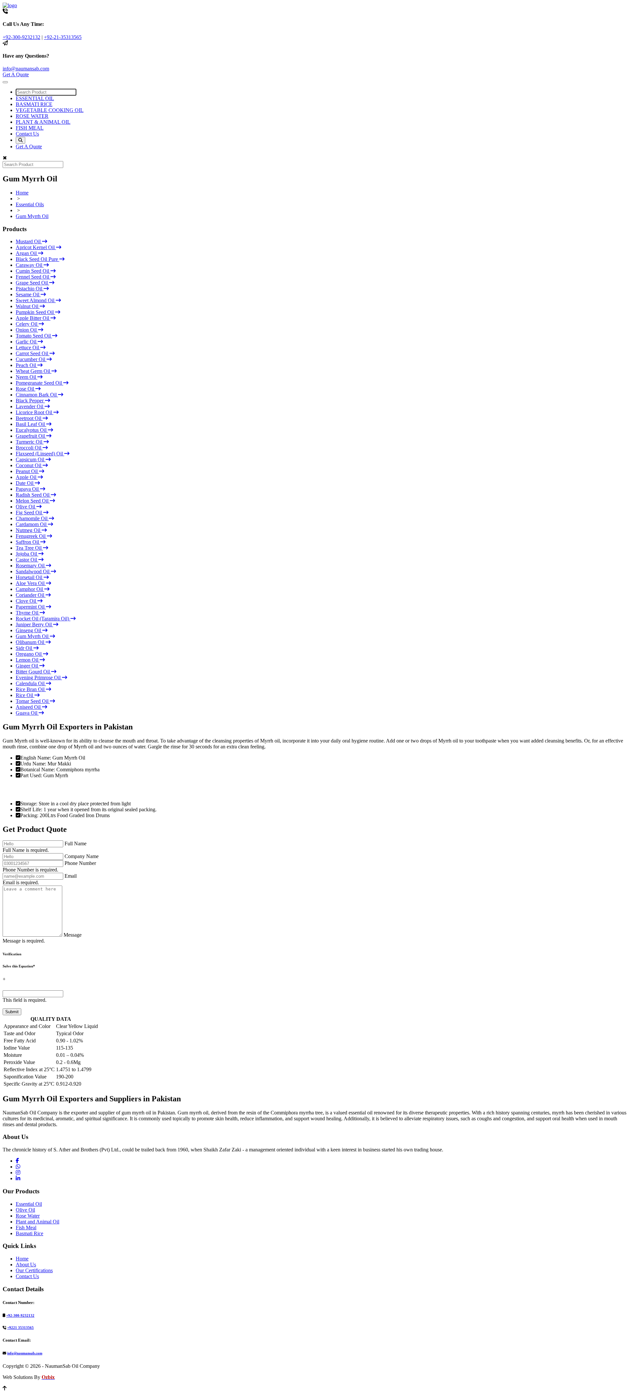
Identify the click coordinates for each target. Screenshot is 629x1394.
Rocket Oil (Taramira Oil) (43, 618)
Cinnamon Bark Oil (37, 394)
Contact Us (27, 134)
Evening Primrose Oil (39, 677)
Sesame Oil (28, 294)
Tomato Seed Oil (34, 336)
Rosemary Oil (31, 565)
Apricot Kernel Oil (36, 247)
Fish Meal (26, 1227)
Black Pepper (30, 400)
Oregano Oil (29, 654)
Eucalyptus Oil (32, 430)
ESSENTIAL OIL (35, 98)
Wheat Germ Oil (33, 371)
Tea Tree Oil (29, 548)
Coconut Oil (29, 465)
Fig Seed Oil (29, 512)
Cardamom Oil (32, 524)
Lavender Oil (30, 406)
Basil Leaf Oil (31, 424)
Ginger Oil (27, 666)
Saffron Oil (28, 542)
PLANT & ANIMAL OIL (43, 122)
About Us (26, 1264)
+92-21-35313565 (63, 37)
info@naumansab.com (26, 68)
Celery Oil (27, 324)
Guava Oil (27, 713)
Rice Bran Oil (31, 689)
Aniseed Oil (29, 707)
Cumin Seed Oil (33, 271)
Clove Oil (26, 601)
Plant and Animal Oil (37, 1221)
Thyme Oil (28, 612)
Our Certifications (34, 1270)
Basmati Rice (29, 1233)
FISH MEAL (30, 128)
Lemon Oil (28, 660)
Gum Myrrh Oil (32, 216)
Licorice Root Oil (34, 412)
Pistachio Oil (30, 288)
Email (71, 876)
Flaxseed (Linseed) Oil (40, 453)
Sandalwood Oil (33, 571)
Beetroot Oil (29, 418)
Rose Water (28, 1216)
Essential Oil (29, 1204)
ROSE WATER (32, 116)
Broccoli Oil (29, 447)
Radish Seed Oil (33, 495)
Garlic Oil (27, 341)
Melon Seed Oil (33, 501)
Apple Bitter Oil (33, 318)
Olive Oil (26, 506)
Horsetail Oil (30, 577)
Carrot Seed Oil (32, 353)
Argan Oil (27, 253)
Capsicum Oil (31, 459)
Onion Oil (27, 330)
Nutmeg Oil (29, 530)
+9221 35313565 (20, 1328)
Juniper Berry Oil (34, 624)
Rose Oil (25, 389)
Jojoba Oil (27, 554)
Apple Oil (27, 477)
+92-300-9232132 (21, 37)
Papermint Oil (31, 607)
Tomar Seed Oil (33, 701)
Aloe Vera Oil (31, 583)
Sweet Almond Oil (36, 300)
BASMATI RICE (34, 104)
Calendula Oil (31, 683)
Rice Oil (25, 695)
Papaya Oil (28, 489)
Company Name (82, 856)
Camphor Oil (30, 589)
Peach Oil (26, 365)
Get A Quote (16, 74)
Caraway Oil (30, 265)
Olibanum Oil (31, 642)
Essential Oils (30, 204)
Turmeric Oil (30, 442)
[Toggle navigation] (5, 82)
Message (73, 935)
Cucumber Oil (31, 359)
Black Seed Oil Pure (37, 259)
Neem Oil (26, 377)
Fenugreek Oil (31, 536)
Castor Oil (27, 559)
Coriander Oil (31, 595)
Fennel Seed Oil (33, 277)
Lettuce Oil (28, 347)
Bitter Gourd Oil (33, 671)
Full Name (75, 843)
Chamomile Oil (32, 518)
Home (22, 192)
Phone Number (80, 863)
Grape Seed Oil (32, 282)
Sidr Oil (24, 648)
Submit (12, 1011)
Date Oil (25, 483)
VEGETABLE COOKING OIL (50, 110)
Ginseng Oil (29, 630)
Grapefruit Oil (31, 436)
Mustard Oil (29, 241)
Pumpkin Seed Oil (35, 312)
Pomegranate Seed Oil (39, 383)
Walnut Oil (28, 306)
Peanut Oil (27, 471)
